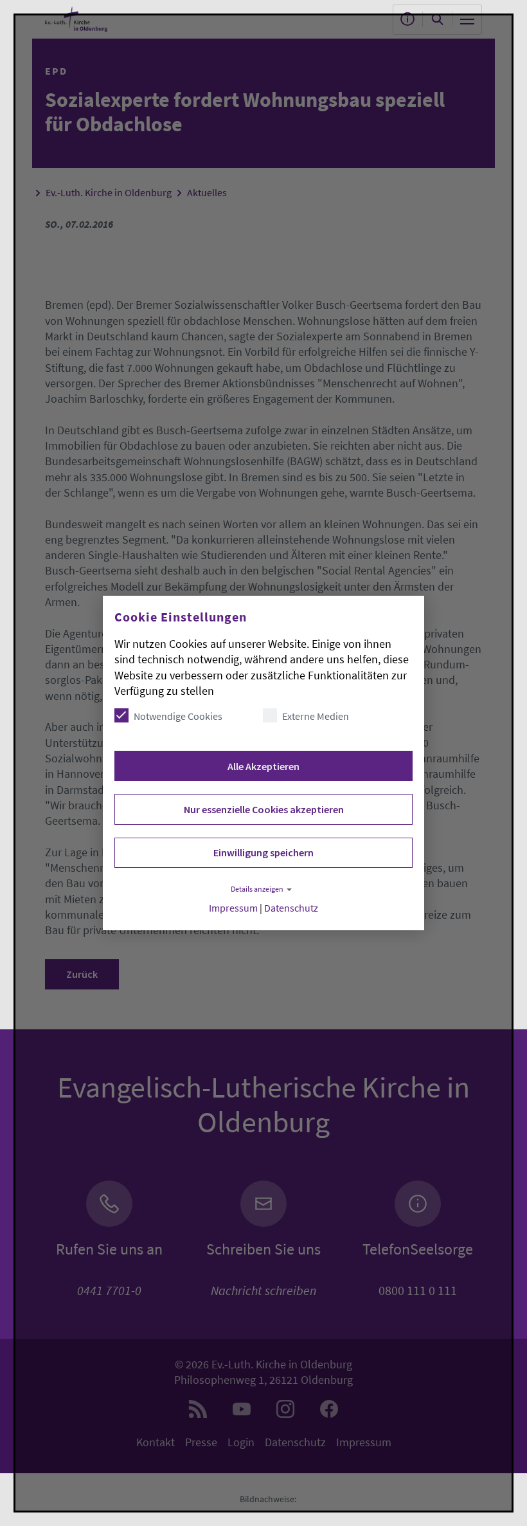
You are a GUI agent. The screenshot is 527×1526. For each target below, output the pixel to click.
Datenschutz (291, 908)
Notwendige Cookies (178, 716)
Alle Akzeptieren (263, 766)
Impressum (233, 908)
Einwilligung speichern (263, 852)
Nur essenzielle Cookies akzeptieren (264, 809)
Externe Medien (315, 716)
